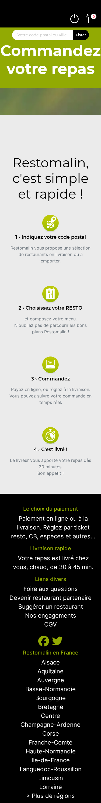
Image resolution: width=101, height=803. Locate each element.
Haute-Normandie (51, 751)
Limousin (50, 777)
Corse (50, 733)
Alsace (50, 662)
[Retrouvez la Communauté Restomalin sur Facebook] (45, 641)
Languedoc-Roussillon (51, 769)
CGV (50, 624)
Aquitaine (50, 671)
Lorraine (50, 786)
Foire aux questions (50, 588)
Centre (50, 715)
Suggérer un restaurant (50, 606)
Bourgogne (50, 697)
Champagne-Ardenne (50, 724)
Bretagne (50, 706)
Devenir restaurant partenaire (50, 597)
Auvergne (50, 680)
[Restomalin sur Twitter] (57, 641)
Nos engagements (50, 615)
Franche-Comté (50, 742)
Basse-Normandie (50, 689)
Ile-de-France (51, 760)
